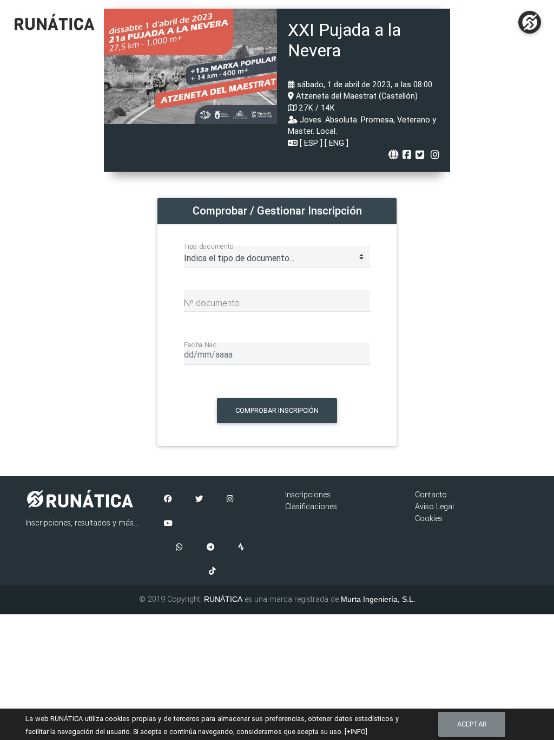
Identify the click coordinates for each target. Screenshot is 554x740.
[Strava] (241, 547)
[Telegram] (210, 547)
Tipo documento (209, 246)
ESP (311, 143)
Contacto (431, 494)
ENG (336, 143)
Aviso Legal (434, 506)
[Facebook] (167, 499)
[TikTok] (212, 571)
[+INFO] (356, 731)
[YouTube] (168, 524)
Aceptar (472, 724)
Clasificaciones (311, 506)
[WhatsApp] (179, 547)
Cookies (429, 518)
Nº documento (212, 302)
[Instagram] (230, 499)
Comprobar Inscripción (277, 410)
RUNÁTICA (223, 599)
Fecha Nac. (201, 344)
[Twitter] (199, 499)
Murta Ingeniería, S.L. (378, 599)
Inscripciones (308, 494)
